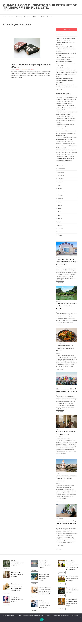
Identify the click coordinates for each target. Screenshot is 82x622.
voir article (6, 568)
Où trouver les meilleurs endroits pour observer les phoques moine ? (65, 158)
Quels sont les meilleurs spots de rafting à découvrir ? (65, 120)
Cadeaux (32, 69)
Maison (11, 17)
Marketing (18, 17)
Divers (59, 185)
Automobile (61, 175)
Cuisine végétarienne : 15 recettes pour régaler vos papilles (65, 348)
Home (5, 17)
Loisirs (59, 202)
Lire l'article (60, 282)
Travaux (60, 232)
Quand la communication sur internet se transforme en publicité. (40, 6)
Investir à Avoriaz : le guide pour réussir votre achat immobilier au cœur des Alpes (66, 74)
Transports (61, 228)
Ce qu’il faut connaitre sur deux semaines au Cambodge (72, 578)
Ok (42, 619)
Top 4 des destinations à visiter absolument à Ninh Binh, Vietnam (66, 306)
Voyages (60, 235)
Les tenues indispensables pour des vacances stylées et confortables (66, 478)
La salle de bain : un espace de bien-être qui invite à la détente (66, 133)
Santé (42, 17)
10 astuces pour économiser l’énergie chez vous (17, 574)
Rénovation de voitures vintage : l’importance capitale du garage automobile (65, 80)
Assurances (61, 172)
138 (60, 549)
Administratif (61, 168)
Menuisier (60, 212)
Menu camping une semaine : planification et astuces (72, 590)
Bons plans (27, 17)
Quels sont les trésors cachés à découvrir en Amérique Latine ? (66, 146)
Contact (49, 17)
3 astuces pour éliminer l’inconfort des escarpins (17, 599)
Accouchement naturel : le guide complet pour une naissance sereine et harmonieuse (66, 87)
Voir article (34, 570)
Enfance (60, 188)
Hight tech (36, 17)
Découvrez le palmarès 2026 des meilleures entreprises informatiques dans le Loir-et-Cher (66, 49)
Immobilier (60, 198)
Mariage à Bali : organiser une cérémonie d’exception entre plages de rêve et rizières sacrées (66, 64)
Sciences (60, 225)
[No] (80, 618)
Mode (59, 215)
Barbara (17, 69)
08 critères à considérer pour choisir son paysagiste (17, 563)
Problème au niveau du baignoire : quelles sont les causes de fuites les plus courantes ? (66, 108)
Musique (60, 218)
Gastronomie (61, 192)
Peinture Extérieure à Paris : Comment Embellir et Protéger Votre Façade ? (66, 261)
